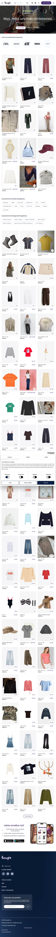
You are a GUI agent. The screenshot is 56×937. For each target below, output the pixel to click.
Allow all (46, 482)
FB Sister (43, 202)
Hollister (45, 206)
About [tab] (46, 457)
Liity (28, 906)
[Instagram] (3, 874)
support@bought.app (10, 925)
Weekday (37, 206)
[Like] (16, 74)
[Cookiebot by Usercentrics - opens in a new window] (48, 453)
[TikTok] (12, 874)
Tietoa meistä (6, 880)
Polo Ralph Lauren (7, 206)
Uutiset (4, 887)
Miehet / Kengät (7, 223)
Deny (10, 482)
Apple (13, 202)
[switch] (21, 477)
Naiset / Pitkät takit (29, 219)
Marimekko (5, 202)
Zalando (14, 161)
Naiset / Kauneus (7, 219)
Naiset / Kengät (18, 219)
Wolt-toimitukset (7, 890)
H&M (51, 309)
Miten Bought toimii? (33, 27)
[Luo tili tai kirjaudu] (38, 3)
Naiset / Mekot (41, 219)
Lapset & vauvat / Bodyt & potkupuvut (23, 223)
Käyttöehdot (5, 930)
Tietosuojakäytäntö (6, 932)
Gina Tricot (31, 336)
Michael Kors (29, 202)
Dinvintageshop (30, 392)
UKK (3, 883)
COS (37, 202)
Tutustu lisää (28, 816)
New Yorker (20, 202)
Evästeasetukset (28, 927)
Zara (51, 78)
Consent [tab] (10, 457)
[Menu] (35, 3)
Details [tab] (28, 457)
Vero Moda (5, 210)
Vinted (50, 420)
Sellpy (50, 753)
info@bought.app (17, 923)
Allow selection (28, 482)
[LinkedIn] (8, 874)
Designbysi (31, 189)
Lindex (21, 206)
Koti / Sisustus (39, 223)
